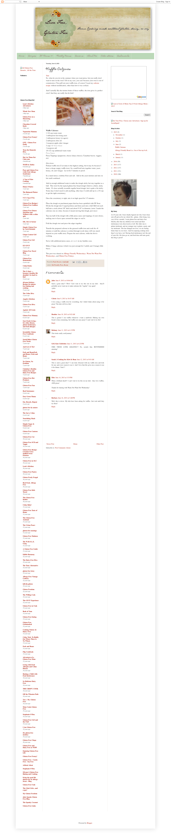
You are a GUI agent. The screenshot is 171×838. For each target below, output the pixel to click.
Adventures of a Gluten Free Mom (29, 658)
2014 (115, 161)
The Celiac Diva (28, 293)
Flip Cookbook (28, 652)
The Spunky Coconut (30, 802)
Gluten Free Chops (29, 740)
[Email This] (77, 262)
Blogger (89, 823)
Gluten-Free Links (29, 806)
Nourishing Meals (29, 418)
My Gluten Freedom (30, 793)
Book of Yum (27, 611)
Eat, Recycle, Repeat (30, 402)
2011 (115, 171)
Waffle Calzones (120, 147)
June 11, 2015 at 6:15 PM (66, 330)
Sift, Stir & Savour (29, 221)
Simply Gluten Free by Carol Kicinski (30, 228)
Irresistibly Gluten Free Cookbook (29, 333)
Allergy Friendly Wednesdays (75, 253)
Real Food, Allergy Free (29, 484)
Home (21, 56)
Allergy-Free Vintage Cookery (30, 577)
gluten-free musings (30, 530)
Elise (53, 377)
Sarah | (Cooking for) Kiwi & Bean (64, 359)
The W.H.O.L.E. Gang (28, 542)
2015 (115, 132)
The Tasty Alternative (30, 565)
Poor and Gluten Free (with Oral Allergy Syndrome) (30, 172)
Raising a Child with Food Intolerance (30, 675)
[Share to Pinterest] (86, 262)
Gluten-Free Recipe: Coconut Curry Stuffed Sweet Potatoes (30, 452)
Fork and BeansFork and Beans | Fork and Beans (30, 354)
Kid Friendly (55, 265)
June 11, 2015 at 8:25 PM (75, 344)
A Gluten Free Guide (30, 549)
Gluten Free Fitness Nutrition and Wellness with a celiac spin (30, 213)
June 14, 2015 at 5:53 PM (63, 377)
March (118, 154)
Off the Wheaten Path (30, 694)
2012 (115, 168)
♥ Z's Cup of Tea (29, 197)
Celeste (54, 298)
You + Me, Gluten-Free (29, 700)
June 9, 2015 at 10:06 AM (64, 280)
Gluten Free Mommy (30, 315)
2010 (115, 174)
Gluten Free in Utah (30, 606)
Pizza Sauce (50, 153)
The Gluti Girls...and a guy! (30, 789)
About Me (92, 56)
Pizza (61, 265)
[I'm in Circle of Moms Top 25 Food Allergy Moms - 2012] (131, 106)
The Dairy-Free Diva (30, 560)
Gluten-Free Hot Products (29, 379)
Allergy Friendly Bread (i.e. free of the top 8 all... (131, 150)
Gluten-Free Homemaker (27, 259)
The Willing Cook (29, 595)
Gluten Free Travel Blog (29, 252)
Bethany (54, 330)
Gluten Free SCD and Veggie (30, 443)
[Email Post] (73, 262)
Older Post (100, 444)
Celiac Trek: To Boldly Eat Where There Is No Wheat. (31, 639)
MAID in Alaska (28, 164)
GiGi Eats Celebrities (59, 343)
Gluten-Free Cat (28, 437)
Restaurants (123, 56)
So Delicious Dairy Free (29, 682)
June (117, 144)
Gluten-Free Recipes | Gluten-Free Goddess (30, 204)
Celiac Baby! (27, 505)
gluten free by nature (30, 407)
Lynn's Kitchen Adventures (28, 105)
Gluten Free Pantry (30, 472)
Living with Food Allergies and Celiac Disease (30, 666)
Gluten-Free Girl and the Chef (30, 721)
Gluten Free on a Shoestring (29, 118)
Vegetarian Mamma (30, 131)
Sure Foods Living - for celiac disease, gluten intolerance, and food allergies (30, 324)
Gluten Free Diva (29, 304)
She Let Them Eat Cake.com (29, 158)
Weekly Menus (64, 56)
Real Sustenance (28, 391)
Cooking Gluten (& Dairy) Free (30, 630)
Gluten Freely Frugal (30, 477)
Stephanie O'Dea (29, 714)
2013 (115, 164)
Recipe (66, 265)
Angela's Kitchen (29, 299)
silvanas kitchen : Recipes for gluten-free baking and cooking (29, 285)
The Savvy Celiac (29, 413)
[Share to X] (82, 262)
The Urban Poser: (29, 525)
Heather (54, 314)
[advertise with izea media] (141, 97)
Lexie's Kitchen (28, 466)
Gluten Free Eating (29, 617)
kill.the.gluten (28, 584)
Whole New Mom (29, 111)
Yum (47, 75)
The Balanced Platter (30, 192)
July (117, 141)
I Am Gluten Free (29, 727)
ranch (75, 241)
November (119, 135)
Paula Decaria (57, 262)
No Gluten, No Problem (28, 362)
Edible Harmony (29, 554)
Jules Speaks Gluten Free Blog (30, 798)
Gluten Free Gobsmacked (27, 623)
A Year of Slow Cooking (28, 180)
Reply (53, 291)
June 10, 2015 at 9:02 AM (66, 314)
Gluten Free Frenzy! (30, 137)
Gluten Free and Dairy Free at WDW (30, 746)
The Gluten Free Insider (28, 498)
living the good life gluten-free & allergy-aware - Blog (30, 779)
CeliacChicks (27, 266)
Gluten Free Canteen (30, 431)
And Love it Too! (29, 347)
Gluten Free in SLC (30, 461)
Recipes (32, 56)
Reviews (79, 56)
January (118, 157)
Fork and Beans (28, 646)
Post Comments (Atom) (63, 448)
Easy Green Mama (29, 396)
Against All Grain (29, 310)
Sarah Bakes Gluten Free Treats (30, 340)
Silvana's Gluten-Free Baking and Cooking (30, 773)
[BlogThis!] (79, 262)
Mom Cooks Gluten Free (30, 708)
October (118, 138)
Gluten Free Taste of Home (30, 511)
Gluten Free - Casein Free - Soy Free (30, 761)
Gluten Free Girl (29, 240)
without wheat (28, 765)
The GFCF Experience (31, 600)
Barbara (54, 398)
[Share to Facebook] (84, 262)
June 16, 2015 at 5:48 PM (66, 398)
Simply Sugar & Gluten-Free (28, 425)
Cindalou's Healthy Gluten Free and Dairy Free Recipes (29, 371)
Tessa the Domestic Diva (29, 151)
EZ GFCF (26, 245)
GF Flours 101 (46, 56)
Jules (53, 280)
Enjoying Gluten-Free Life (30, 752)
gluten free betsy (28, 571)
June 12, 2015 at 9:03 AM (85, 359)
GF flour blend (56, 145)
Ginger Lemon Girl (29, 234)
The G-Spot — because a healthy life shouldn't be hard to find (30, 274)
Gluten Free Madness (30, 536)
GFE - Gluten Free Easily (29, 143)
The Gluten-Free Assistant (29, 519)
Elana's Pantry (28, 186)
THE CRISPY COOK (30, 688)
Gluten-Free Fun (29, 385)
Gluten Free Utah (29, 784)
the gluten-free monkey (28, 734)
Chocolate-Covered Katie (29, 125)
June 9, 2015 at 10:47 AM (65, 298)
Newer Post (50, 444)
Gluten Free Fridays (66, 256)
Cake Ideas (107, 56)
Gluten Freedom (28, 589)
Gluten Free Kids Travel (29, 491)
